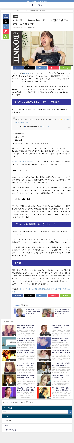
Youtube (15, 16)
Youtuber (26, 73)
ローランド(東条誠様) (10, 430)
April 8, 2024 (45, 126)
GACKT (6, 425)
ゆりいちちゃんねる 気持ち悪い (23, 161)
